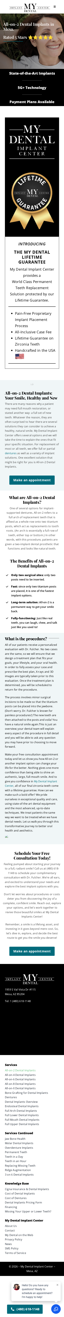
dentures (11, 453)
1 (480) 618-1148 (20, 1001)
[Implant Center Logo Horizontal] (30, 4)
